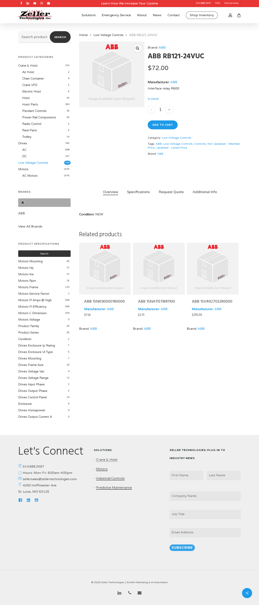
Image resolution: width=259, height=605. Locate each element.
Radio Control (31, 124)
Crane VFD (29, 85)
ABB (21, 213)
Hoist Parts (30, 104)
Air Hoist (28, 72)
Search (60, 37)
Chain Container (33, 78)
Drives (22, 143)
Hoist (26, 98)
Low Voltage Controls (33, 163)
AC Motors (30, 176)
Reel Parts (29, 130)
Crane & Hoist (28, 65)
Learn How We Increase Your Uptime (129, 3)
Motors (23, 169)
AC (24, 150)
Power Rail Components (39, 117)
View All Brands (30, 226)
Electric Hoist (31, 91)
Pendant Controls (34, 111)
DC (24, 156)
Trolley (26, 137)
